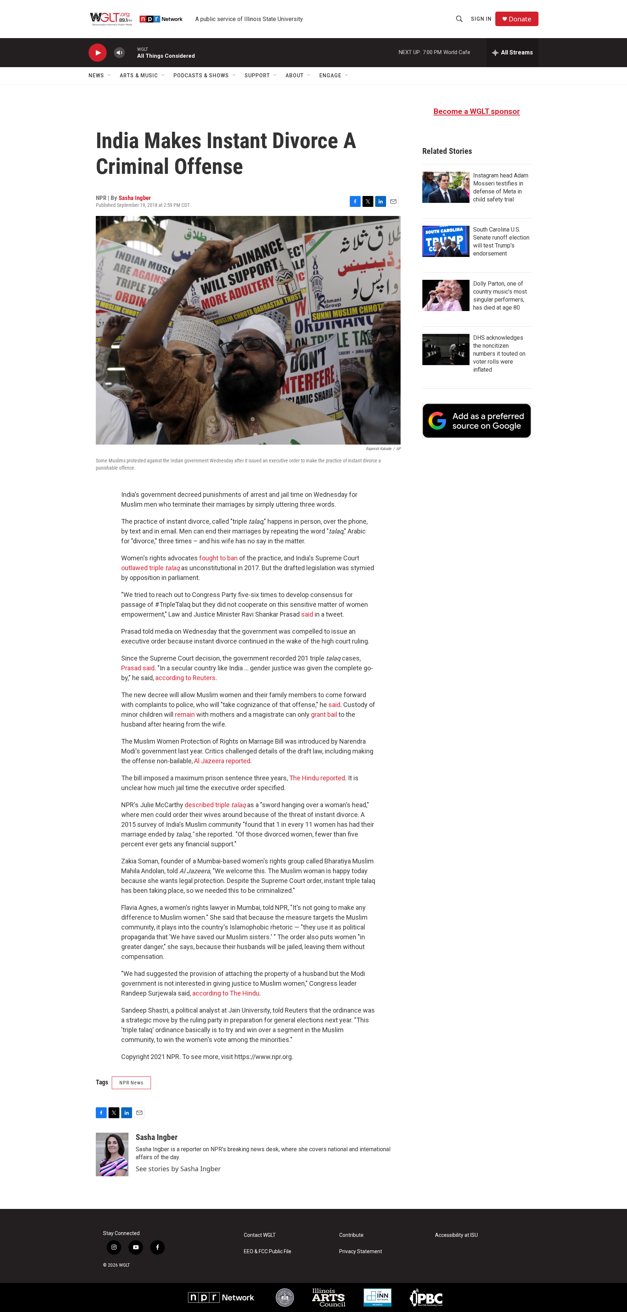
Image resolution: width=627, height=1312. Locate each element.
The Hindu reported (317, 778)
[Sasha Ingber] (112, 1154)
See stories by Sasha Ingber (178, 1168)
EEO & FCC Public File (267, 1251)
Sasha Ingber (135, 197)
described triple (215, 805)
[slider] (131, 52)
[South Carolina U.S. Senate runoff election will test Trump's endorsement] (446, 241)
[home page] (137, 19)
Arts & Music (139, 75)
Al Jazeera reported (222, 761)
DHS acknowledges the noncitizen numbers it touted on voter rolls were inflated (499, 353)
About (295, 75)
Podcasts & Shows (201, 75)
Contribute (351, 1235)
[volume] (119, 53)
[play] (97, 53)
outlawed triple (150, 568)
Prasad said (138, 668)
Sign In (481, 19)
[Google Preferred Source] (477, 421)
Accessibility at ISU (456, 1235)
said (307, 614)
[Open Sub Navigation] (109, 75)
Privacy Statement (360, 1251)
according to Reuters (185, 678)
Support (257, 75)
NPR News (131, 1083)
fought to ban (218, 558)
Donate (520, 19)
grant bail (324, 714)
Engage (330, 75)
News (96, 75)
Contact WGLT (260, 1235)
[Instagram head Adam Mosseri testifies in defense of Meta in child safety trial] (446, 187)
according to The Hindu (225, 993)
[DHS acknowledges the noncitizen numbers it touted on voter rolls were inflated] (446, 349)
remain (185, 714)
